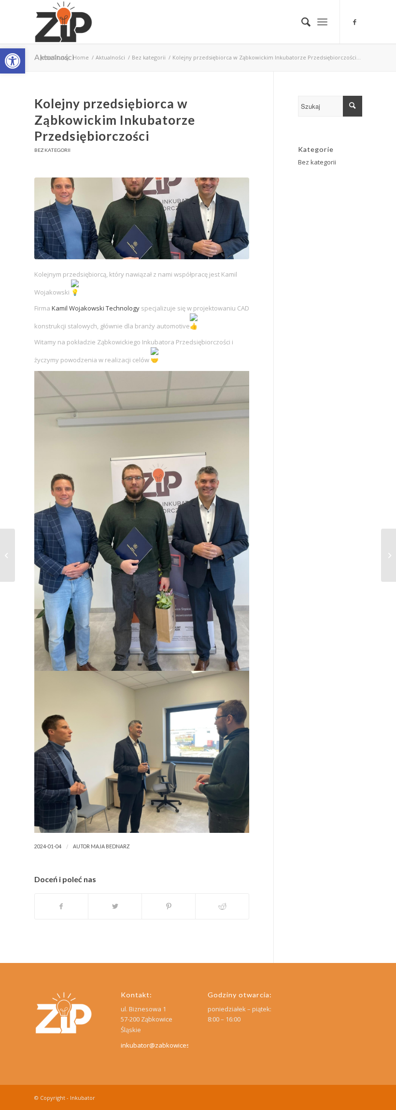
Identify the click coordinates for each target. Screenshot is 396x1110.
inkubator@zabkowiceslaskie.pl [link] (167, 1045)
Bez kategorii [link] (52, 150)
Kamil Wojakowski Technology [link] (96, 308)
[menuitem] (301, 22)
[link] (12, 61)
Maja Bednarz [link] (110, 846)
